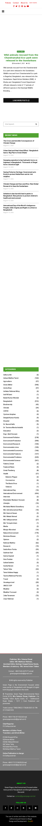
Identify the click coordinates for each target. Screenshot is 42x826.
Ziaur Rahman (8, 599)
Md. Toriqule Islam (10, 523)
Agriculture (7, 381)
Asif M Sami (7, 394)
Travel (5, 579)
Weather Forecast (9, 592)
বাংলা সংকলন (33, 3)
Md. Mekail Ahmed (10, 516)
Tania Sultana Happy (10, 572)
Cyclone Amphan (9, 414)
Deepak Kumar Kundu (11, 418)
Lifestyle (6, 503)
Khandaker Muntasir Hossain (14, 500)
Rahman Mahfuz (9, 543)
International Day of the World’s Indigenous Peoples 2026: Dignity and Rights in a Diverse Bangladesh (20, 208)
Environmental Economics (13, 450)
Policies (8, 3)
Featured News (8, 467)
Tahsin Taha (7, 569)
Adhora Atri (7, 375)
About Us (24, 3)
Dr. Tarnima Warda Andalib (13, 427)
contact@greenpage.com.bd (25, 796)
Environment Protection (12, 441)
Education (7, 431)
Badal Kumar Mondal (11, 398)
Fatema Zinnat (8, 464)
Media (5, 526)
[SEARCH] (36, 124)
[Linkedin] (29, 807)
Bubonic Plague (11, 477)
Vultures (9, 487)
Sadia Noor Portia (10, 549)
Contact (16, 3)
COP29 (5, 411)
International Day (9, 490)
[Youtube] (35, 807)
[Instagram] (17, 807)
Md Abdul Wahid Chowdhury (13, 507)
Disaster (6, 421)
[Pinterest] (23, 807)
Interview (6, 497)
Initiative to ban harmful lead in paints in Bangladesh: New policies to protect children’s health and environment (20, 196)
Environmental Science (11, 460)
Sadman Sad (8, 553)
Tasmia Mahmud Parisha (12, 576)
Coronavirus (10, 480)
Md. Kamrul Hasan (10, 513)
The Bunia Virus (11, 483)
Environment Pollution (11, 437)
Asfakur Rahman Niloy (11, 391)
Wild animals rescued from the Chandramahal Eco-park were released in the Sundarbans (21, 57)
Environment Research (11, 444)
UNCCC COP (7, 586)
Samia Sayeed (8, 556)
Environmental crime (11, 447)
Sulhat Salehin (8, 562)
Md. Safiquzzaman (10, 520)
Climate (6, 408)
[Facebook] (5, 807)
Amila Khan (7, 388)
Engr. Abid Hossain (10, 434)
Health (5, 474)
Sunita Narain (8, 566)
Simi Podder (8, 559)
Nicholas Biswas (9, 536)
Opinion (6, 539)
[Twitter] (11, 807)
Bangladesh (7, 401)
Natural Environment (10, 533)
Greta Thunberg (9, 470)
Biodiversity (7, 404)
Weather (6, 589)
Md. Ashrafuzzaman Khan (12, 510)
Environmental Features (12, 454)
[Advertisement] (21, 241)
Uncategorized (8, 582)
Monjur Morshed (9, 530)
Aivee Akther (20, 51)
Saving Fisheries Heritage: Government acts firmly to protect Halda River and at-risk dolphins (19, 174)
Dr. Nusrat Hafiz (9, 424)
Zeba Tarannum (9, 595)
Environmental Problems (12, 457)
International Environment (12, 493)
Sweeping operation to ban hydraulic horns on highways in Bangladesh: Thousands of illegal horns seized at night (20, 162)
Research (6, 546)
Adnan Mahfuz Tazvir (11, 378)
